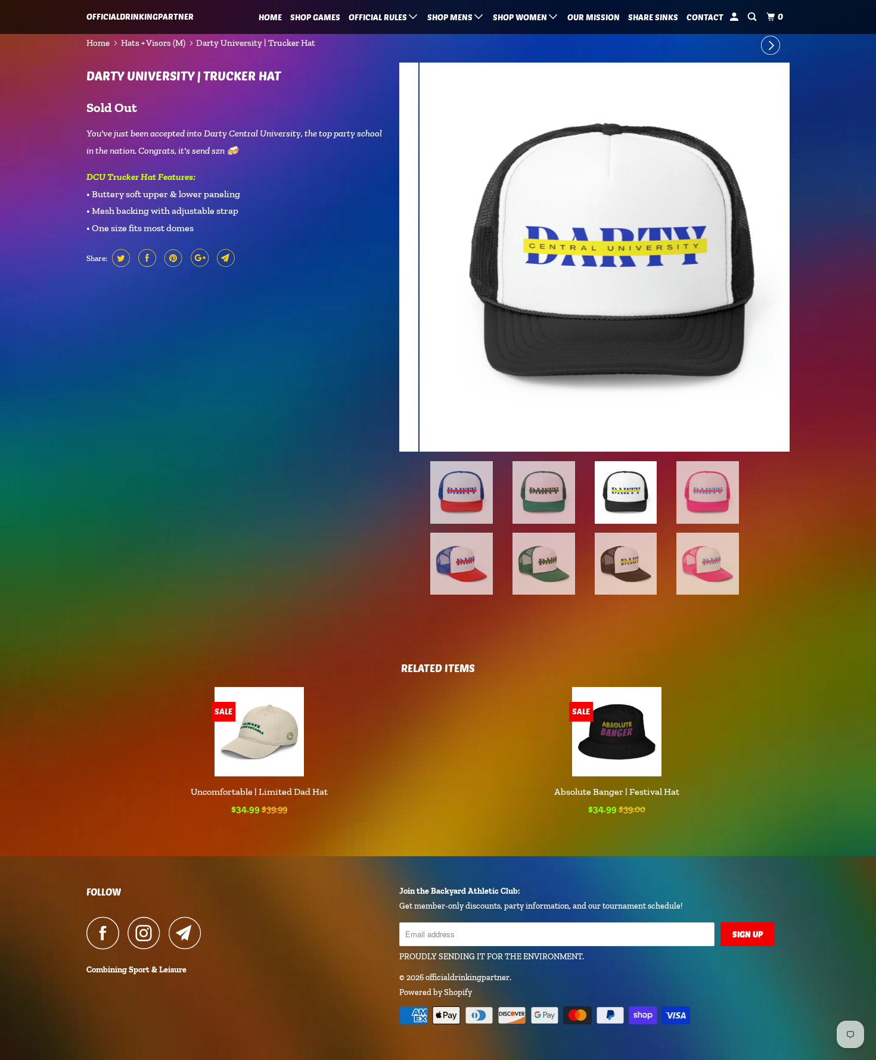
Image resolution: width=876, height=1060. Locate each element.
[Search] (752, 17)
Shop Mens (450, 17)
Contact (704, 17)
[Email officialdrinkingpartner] (188, 932)
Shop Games (315, 17)
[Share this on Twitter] (119, 258)
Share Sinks (653, 17)
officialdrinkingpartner (140, 16)
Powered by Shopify (435, 992)
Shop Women (521, 17)
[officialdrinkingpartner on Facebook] (106, 932)
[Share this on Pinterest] (171, 258)
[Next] (772, 46)
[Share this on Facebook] (145, 258)
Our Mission (593, 17)
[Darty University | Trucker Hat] (594, 257)
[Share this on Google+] (198, 258)
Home (270, 17)
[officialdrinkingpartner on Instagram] (147, 932)
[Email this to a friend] (224, 258)
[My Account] (735, 17)
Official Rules (379, 17)
